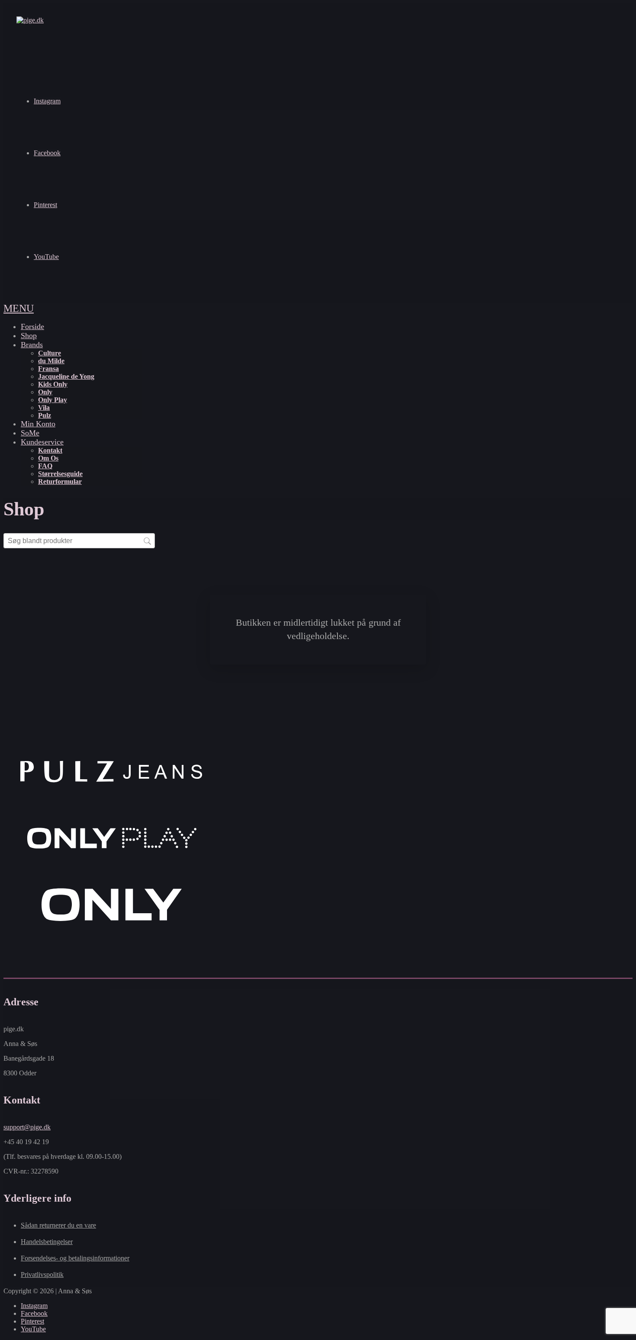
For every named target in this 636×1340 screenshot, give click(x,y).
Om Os (48, 458)
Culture (49, 353)
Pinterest (45, 204)
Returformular (60, 481)
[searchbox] (79, 540)
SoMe (30, 433)
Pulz (44, 415)
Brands (32, 344)
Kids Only (52, 384)
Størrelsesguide (60, 473)
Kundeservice (42, 442)
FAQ (45, 466)
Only (45, 392)
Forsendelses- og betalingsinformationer (75, 1258)
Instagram (47, 101)
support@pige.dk (27, 1127)
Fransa (48, 368)
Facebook (47, 153)
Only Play (52, 399)
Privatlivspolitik (42, 1274)
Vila (44, 407)
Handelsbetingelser (47, 1241)
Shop (29, 335)
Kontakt (50, 450)
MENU (18, 308)
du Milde (51, 361)
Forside (32, 326)
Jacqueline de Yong (66, 376)
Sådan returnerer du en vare (58, 1225)
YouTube (46, 256)
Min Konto (38, 423)
